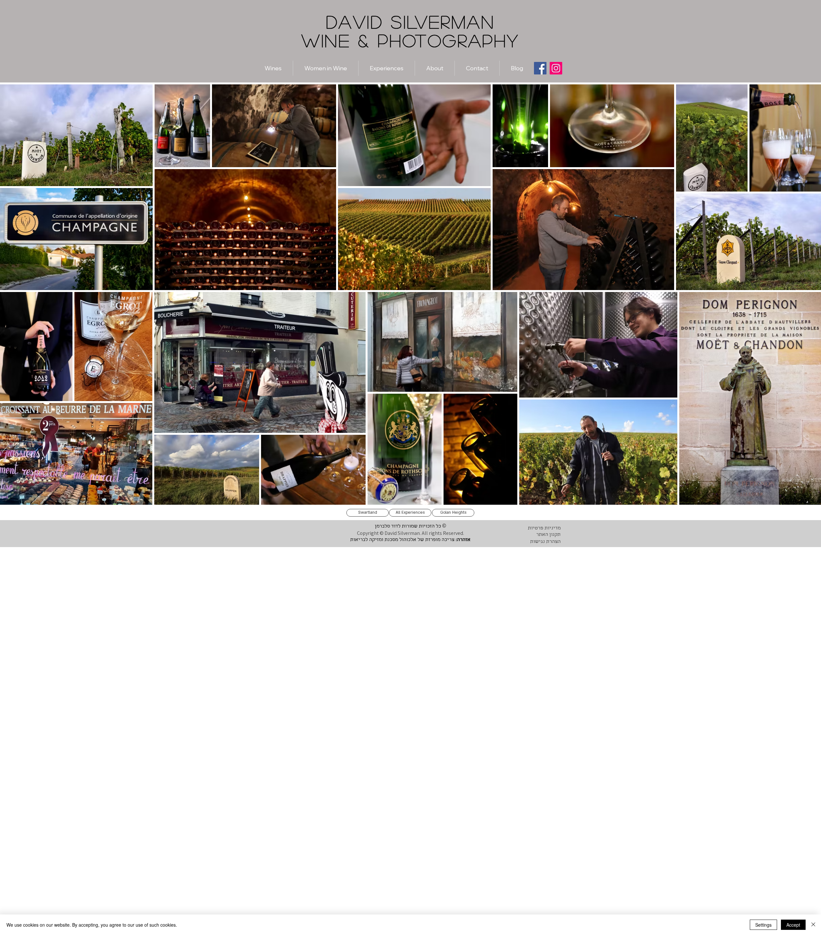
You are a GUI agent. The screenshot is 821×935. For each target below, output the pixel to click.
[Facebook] (540, 68)
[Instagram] (556, 68)
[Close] (813, 925)
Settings (763, 925)
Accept (793, 925)
